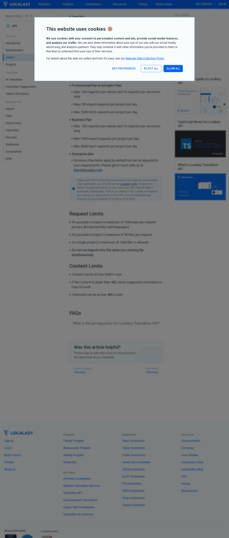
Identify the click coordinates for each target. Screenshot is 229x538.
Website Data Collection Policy (144, 58)
